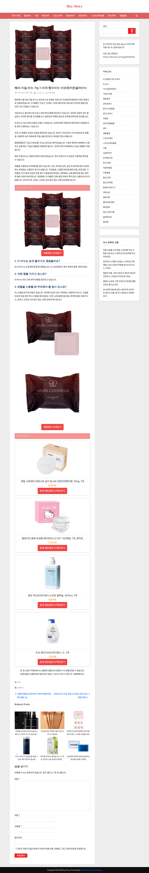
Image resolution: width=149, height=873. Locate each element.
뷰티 (19, 682)
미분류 (105, 118)
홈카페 (105, 222)
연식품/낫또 (108, 158)
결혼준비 (27, 16)
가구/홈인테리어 (109, 89)
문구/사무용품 (108, 109)
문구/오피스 (108, 114)
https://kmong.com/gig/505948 (119, 57)
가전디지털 (15, 16)
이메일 (18, 826)
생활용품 (123, 16)
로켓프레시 (82, 16)
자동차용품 (107, 168)
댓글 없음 (51, 93)
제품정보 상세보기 (52, 253)
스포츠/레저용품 (97, 16)
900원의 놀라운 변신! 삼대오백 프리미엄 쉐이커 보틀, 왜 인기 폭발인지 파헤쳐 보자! (118, 293)
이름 (17, 815)
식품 (36, 16)
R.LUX (106, 84)
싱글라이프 (107, 153)
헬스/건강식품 (108, 212)
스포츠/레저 (57, 16)
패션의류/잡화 (108, 202)
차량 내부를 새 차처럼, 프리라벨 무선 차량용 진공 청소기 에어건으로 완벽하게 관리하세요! (119, 253)
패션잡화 (106, 207)
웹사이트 (18, 838)
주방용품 (106, 173)
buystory (40, 93)
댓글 (17, 779)
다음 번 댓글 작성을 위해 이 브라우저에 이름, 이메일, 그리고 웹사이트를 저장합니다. (51, 849)
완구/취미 (112, 16)
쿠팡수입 (106, 192)
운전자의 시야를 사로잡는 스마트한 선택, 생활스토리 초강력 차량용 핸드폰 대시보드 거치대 (119, 264)
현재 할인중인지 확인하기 (52, 491)
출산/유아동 (108, 182)
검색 (105, 26)
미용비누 (21, 688)
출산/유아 (107, 178)
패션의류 (45, 16)
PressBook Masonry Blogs (91, 870)
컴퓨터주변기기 (109, 187)
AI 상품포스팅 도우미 (111, 79)
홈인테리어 (70, 16)
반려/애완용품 (108, 123)
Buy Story (74, 6)
